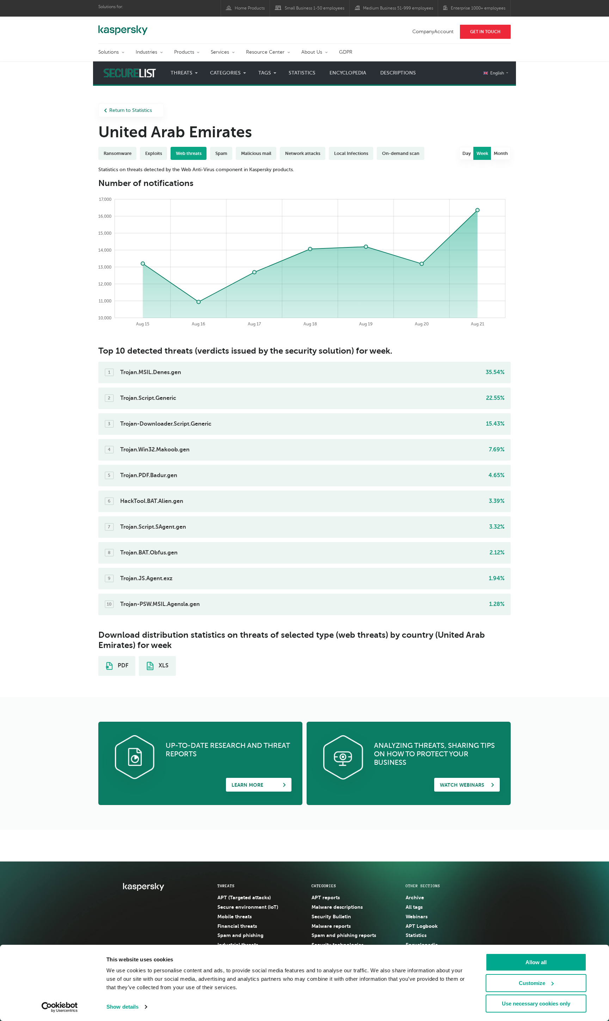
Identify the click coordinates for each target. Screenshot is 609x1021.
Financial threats (237, 926)
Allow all (536, 962)
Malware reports (331, 926)
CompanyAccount (433, 31)
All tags (414, 907)
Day (466, 153)
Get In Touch (485, 31)
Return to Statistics (130, 110)
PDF (122, 665)
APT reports (326, 897)
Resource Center (265, 52)
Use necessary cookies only (536, 1004)
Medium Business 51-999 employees (398, 8)
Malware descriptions (337, 907)
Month (501, 153)
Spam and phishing (240, 935)
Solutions (108, 52)
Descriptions (398, 73)
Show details (122, 1007)
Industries (146, 52)
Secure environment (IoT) (247, 907)
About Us (311, 52)
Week (482, 153)
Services (220, 52)
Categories (324, 886)
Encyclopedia (348, 73)
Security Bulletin (331, 916)
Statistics (302, 73)
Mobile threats (234, 916)
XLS (162, 665)
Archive (415, 897)
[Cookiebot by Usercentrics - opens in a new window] (60, 1007)
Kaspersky (123, 26)
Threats (226, 886)
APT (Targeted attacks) (244, 897)
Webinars (416, 916)
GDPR (345, 52)
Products (184, 52)
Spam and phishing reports (344, 935)
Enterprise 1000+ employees (478, 8)
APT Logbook (422, 926)
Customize (532, 983)
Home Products (250, 8)
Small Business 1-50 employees (314, 8)
